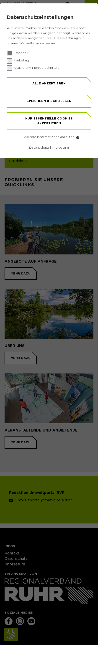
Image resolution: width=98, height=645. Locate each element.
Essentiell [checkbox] (20, 53)
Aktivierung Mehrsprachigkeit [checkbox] (36, 67)
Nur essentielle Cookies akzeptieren (49, 121)
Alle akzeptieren (49, 83)
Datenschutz (39, 147)
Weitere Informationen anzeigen (49, 137)
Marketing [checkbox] (21, 60)
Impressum (60, 147)
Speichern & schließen (49, 101)
